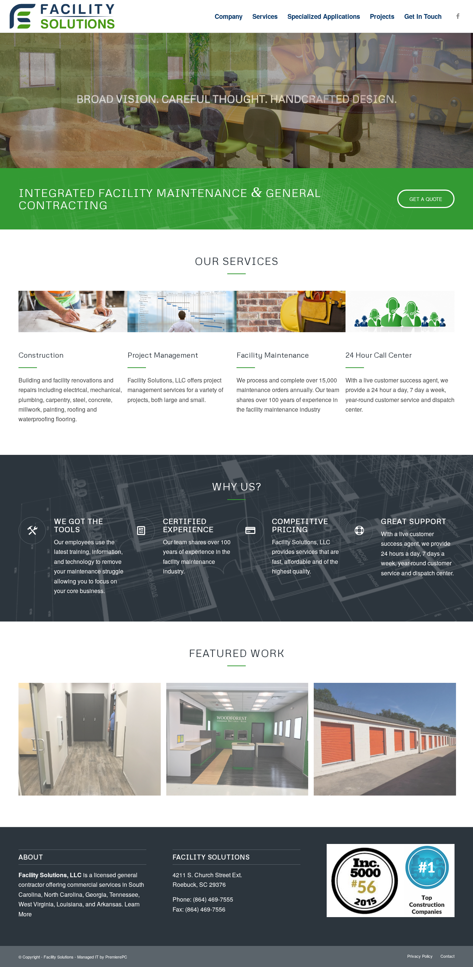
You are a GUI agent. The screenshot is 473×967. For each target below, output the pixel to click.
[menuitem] (228, 16)
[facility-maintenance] (291, 311)
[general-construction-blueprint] (72, 311)
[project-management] (181, 311)
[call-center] (400, 311)
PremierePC (116, 957)
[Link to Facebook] (457, 15)
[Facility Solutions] (103, 16)
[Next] (466, 93)
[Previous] (6, 93)
